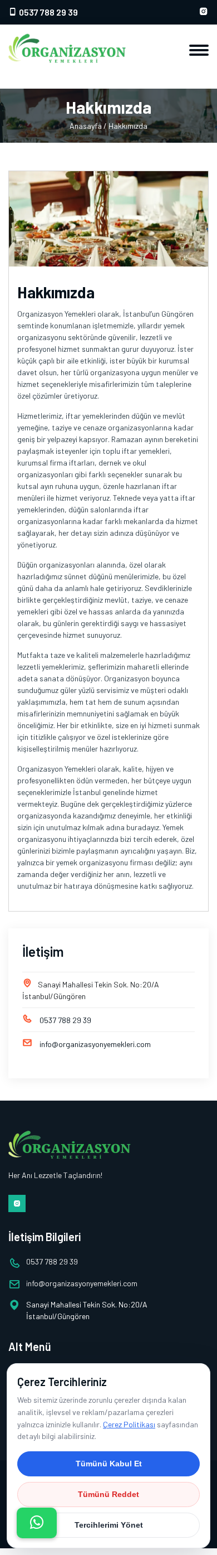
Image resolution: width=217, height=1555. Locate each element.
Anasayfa (86, 125)
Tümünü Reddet (108, 1494)
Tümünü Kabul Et (109, 1463)
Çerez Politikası (129, 1424)
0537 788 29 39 (47, 12)
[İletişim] (37, 1523)
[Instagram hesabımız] (204, 12)
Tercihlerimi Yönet (109, 1524)
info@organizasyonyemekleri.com (95, 1044)
